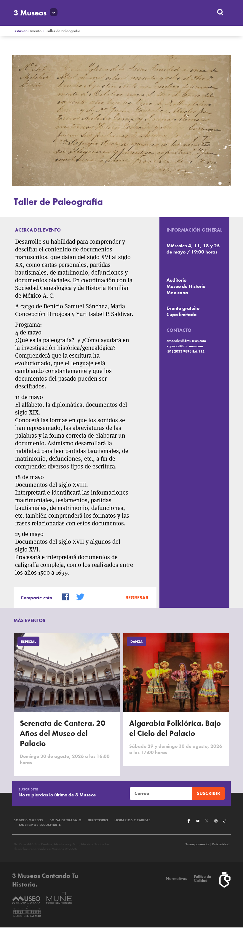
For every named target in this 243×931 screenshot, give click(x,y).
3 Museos (30, 13)
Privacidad (220, 844)
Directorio (98, 820)
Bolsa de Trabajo (65, 820)
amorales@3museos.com (186, 340)
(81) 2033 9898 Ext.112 (185, 351)
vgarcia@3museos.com (185, 346)
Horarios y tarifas (132, 820)
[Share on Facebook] (63, 596)
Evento (35, 30)
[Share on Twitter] (78, 596)
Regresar (136, 597)
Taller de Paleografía (63, 30)
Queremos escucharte (40, 824)
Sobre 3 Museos (28, 820)
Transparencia (197, 844)
